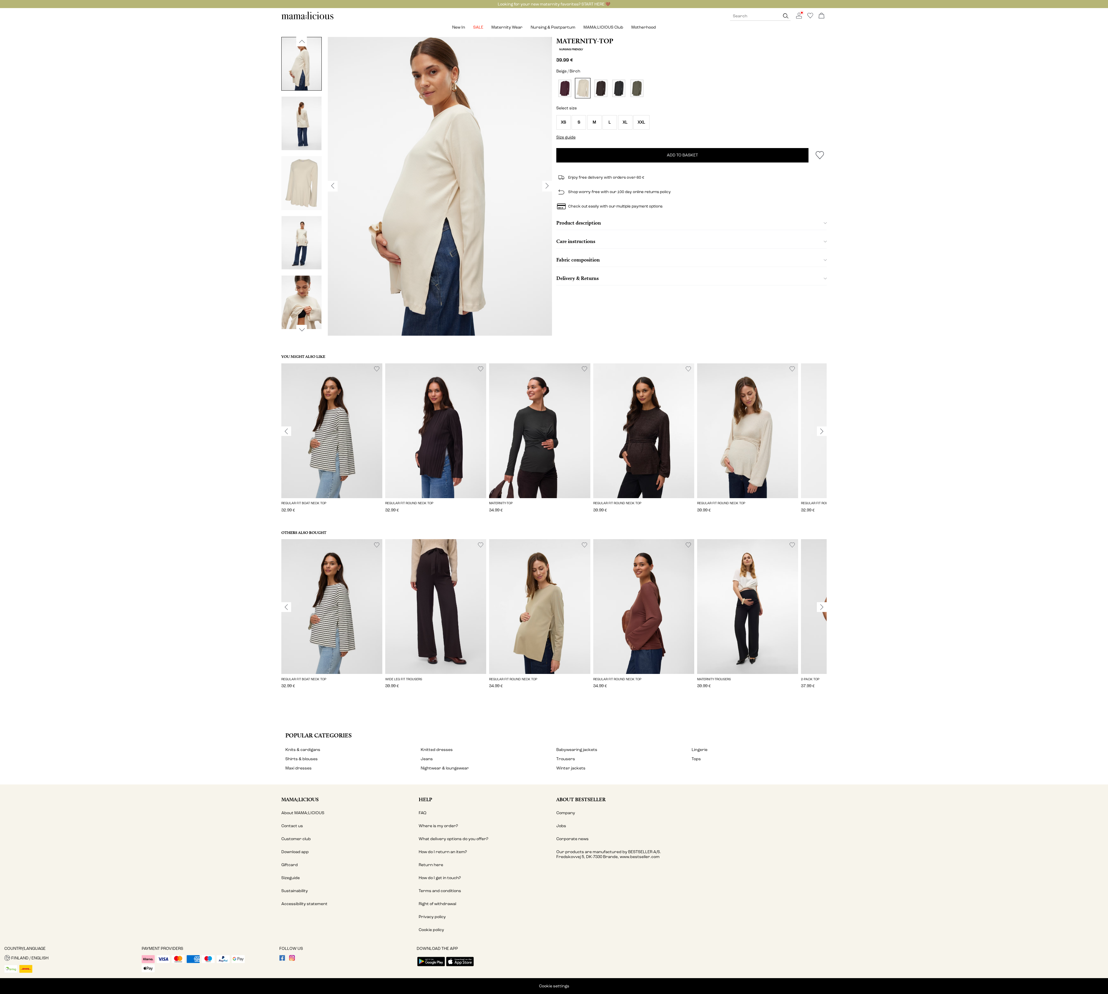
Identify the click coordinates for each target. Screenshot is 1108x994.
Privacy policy (432, 916)
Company (565, 812)
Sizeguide (290, 877)
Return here (431, 864)
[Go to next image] (301, 330)
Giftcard (289, 864)
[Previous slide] (286, 431)
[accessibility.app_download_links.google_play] (431, 966)
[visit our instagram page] (292, 959)
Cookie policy (431, 929)
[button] (563, 122)
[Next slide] (822, 431)
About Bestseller (581, 799)
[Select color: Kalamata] (636, 88)
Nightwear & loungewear (445, 768)
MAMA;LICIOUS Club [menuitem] (603, 27)
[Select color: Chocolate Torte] (600, 88)
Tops (696, 758)
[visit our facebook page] (282, 959)
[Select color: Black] (618, 88)
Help (425, 799)
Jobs (561, 825)
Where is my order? (438, 825)
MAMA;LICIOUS (300, 799)
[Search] (786, 16)
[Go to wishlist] (810, 17)
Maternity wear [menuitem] (507, 27)
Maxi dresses (298, 768)
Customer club (296, 838)
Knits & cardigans (302, 749)
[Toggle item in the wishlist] (820, 155)
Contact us (292, 825)
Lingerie (700, 749)
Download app (295, 851)
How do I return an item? (443, 851)
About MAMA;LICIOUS (302, 812)
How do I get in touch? (440, 877)
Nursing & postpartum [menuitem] (553, 27)
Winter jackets (570, 768)
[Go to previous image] (301, 41)
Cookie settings (554, 986)
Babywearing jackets (576, 749)
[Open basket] (821, 16)
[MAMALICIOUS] (307, 18)
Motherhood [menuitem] (643, 27)
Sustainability (294, 890)
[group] (331, 441)
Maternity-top (584, 41)
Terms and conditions (440, 890)
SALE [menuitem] (478, 27)
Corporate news (572, 838)
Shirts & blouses (301, 758)
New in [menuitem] (458, 27)
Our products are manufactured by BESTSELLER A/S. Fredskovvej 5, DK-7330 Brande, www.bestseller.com (608, 854)
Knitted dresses (437, 749)
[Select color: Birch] (583, 88)
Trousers (565, 758)
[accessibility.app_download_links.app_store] (460, 966)
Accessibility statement (304, 903)
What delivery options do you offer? (453, 838)
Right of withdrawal (437, 903)
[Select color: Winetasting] (564, 88)
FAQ (422, 812)
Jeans (427, 758)
